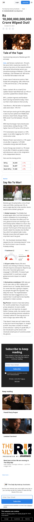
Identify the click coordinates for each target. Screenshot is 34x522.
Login (17, 2)
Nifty (4, 63)
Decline (27, 519)
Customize (17, 519)
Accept (6, 519)
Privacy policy (11, 513)
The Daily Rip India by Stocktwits (10, 9)
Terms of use (21, 513)
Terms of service (15, 374)
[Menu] (32, 2)
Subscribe (25, 2)
